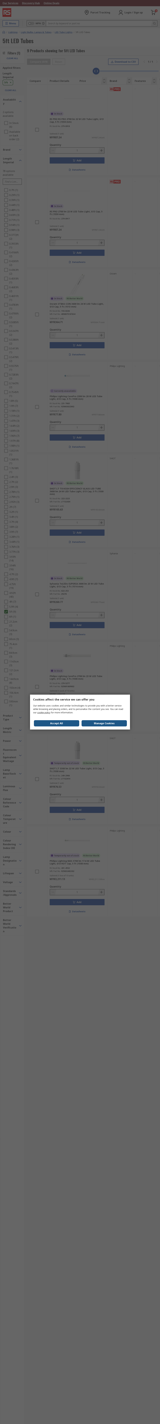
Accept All (56, 723)
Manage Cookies (104, 723)
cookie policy (43, 712)
